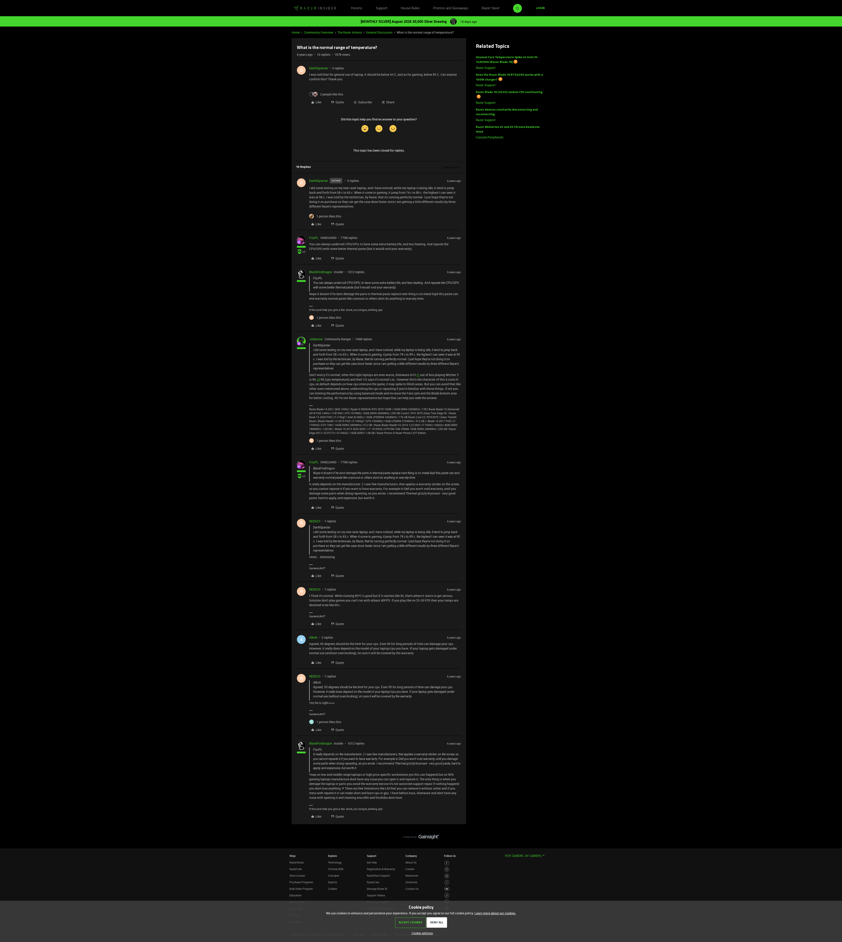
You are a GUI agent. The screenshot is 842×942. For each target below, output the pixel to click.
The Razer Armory (349, 32)
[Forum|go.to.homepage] (315, 8)
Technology (335, 862)
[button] (540, 8)
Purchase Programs (301, 882)
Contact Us (412, 888)
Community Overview (318, 32)
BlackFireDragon (320, 272)
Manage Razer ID (377, 888)
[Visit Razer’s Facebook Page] (447, 863)
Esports (332, 882)
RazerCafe (295, 869)
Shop (292, 856)
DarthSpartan (318, 68)
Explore (332, 856)
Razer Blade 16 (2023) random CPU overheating (509, 92)
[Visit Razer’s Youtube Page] (447, 889)
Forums (356, 8)
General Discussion (379, 32)
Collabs (332, 888)
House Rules (410, 8)
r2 (318, 379)
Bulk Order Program (301, 888)
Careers (409, 869)
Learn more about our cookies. (495, 913)
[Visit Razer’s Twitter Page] (447, 882)
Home (296, 32)
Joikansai (316, 339)
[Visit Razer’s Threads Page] (447, 876)
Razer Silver (490, 8)
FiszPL (314, 238)
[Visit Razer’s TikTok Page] (447, 895)
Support (381, 8)
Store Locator (297, 875)
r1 (418, 375)
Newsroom (411, 875)
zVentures (411, 882)
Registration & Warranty (381, 869)
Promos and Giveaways (450, 8)
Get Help (372, 862)
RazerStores (296, 862)
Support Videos (376, 895)
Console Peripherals (489, 137)
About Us (410, 862)
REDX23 (314, 521)
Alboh (313, 637)
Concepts (333, 875)
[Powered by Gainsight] (421, 838)
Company (411, 856)
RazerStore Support (378, 875)
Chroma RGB (335, 869)
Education (295, 895)
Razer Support (486, 68)
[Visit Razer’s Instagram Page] (447, 869)
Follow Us (450, 856)
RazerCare (373, 882)
